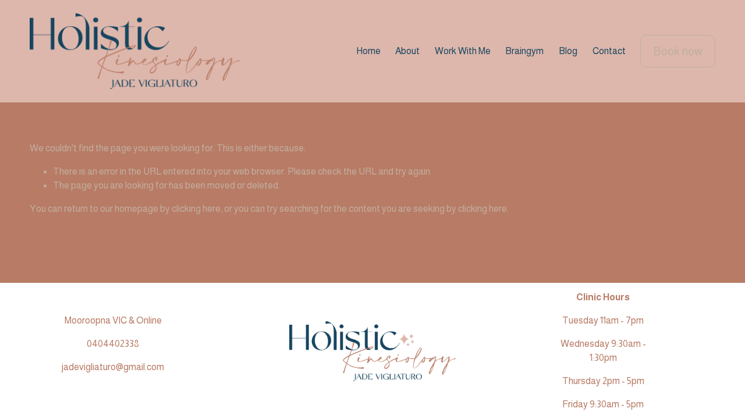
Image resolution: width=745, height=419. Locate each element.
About (407, 51)
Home (368, 51)
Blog (568, 51)
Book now (678, 51)
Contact (609, 51)
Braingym (524, 51)
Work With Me (463, 51)
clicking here (196, 209)
